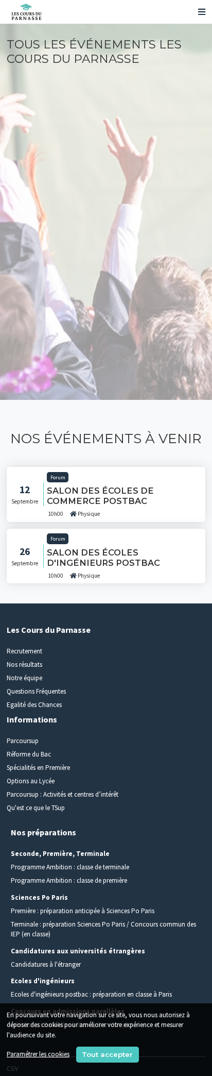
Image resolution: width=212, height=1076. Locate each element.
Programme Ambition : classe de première (69, 880)
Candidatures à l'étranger (46, 964)
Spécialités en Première (38, 767)
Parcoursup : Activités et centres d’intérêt (62, 794)
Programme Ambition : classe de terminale (70, 867)
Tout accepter (107, 1054)
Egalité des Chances (34, 704)
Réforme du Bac (29, 754)
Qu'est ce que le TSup (36, 807)
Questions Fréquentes (36, 691)
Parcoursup (23, 740)
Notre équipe (24, 678)
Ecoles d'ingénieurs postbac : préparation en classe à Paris (91, 994)
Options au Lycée (31, 781)
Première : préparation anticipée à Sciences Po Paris (82, 910)
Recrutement (24, 651)
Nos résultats (24, 664)
